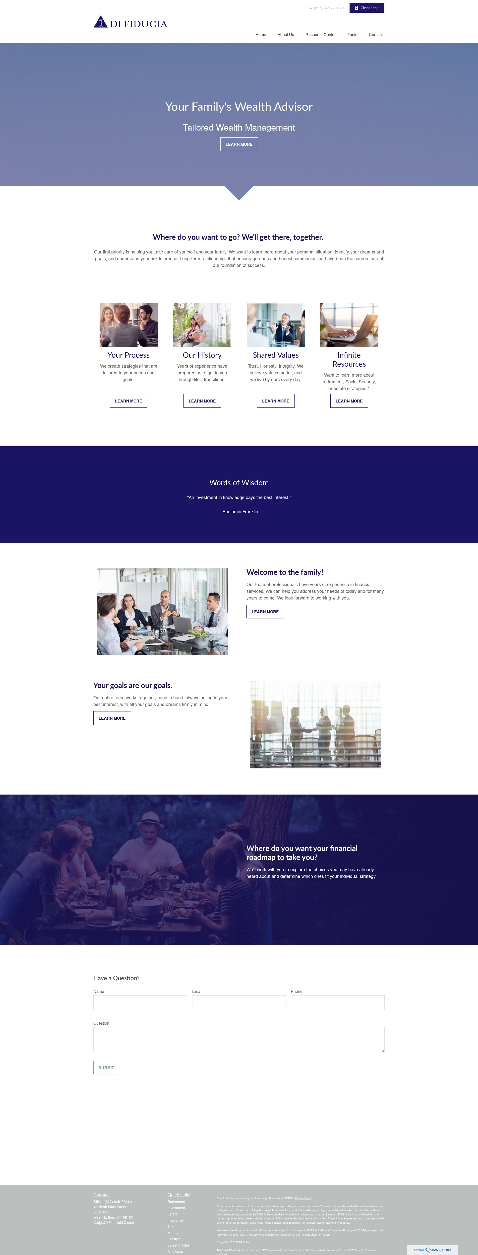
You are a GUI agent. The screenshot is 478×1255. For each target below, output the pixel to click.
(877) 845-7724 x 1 (328, 7)
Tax (170, 1226)
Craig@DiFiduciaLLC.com (113, 1222)
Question (101, 1023)
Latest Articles (179, 1245)
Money (173, 1232)
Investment (176, 1207)
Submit (106, 1067)
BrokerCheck (303, 1198)
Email (197, 991)
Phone (296, 991)
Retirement (176, 1201)
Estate (173, 1213)
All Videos (175, 1251)
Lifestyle (174, 1238)
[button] (260, 34)
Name (98, 991)
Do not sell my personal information (308, 1234)
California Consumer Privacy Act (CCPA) (342, 1230)
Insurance (175, 1220)
